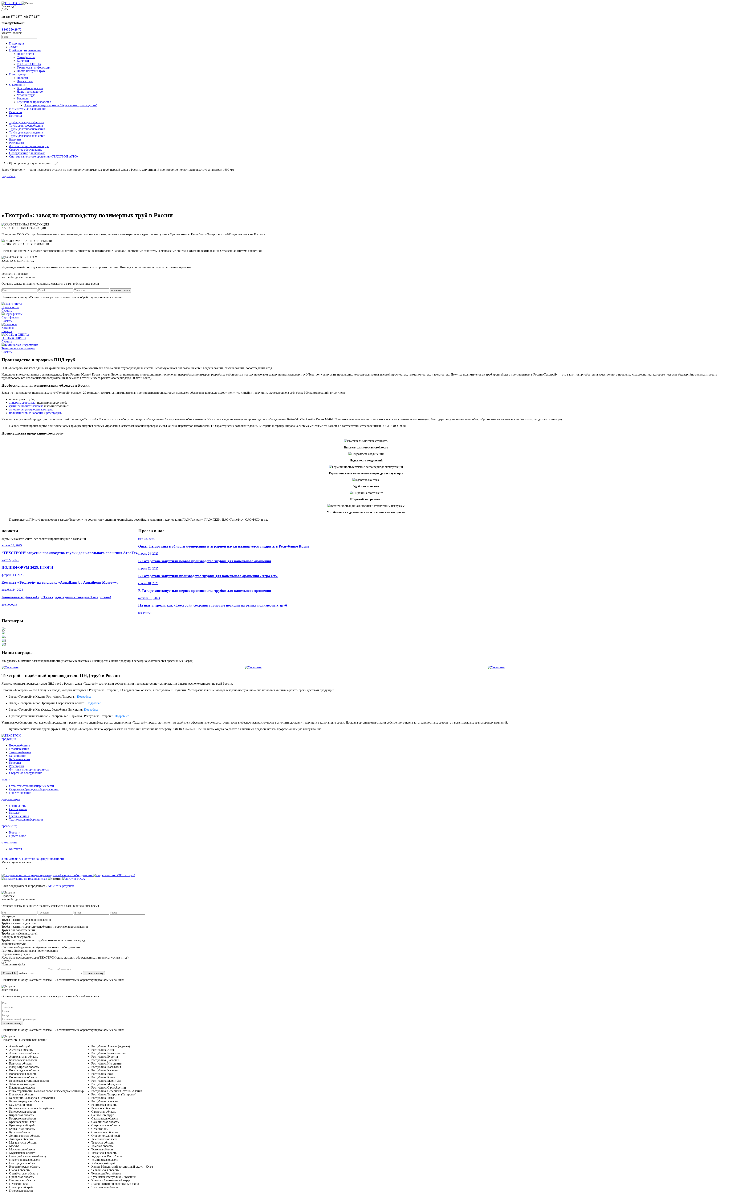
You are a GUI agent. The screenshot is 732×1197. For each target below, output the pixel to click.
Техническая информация (33, 67)
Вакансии (23, 98)
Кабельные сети (19, 759)
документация (11, 799)
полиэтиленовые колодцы (26, 412)
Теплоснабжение (20, 752)
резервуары (53, 412)
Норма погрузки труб (31, 71)
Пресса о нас (25, 81)
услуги (6, 779)
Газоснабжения (19, 748)
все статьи (145, 612)
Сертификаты (26, 57)
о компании (9, 842)
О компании (17, 84)
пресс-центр (9, 826)
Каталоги (23, 60)
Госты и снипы (19, 816)
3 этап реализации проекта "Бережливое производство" (60, 105)
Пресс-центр (17, 74)
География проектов (30, 88)
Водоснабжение (19, 745)
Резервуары (16, 766)
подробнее (8, 176)
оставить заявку (120, 290)
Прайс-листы (25, 53)
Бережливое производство (34, 101)
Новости (22, 77)
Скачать (7, 310)
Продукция (16, 43)
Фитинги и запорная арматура (29, 769)
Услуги (13, 46)
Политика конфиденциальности (43, 858)
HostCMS (8, 855)
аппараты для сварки (22, 402)
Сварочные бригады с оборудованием (34, 789)
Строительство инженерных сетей (31, 786)
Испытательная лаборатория (27, 108)
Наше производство (30, 91)
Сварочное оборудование (25, 773)
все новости (9, 604)
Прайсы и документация (25, 50)
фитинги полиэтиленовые (26, 406)
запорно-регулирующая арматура (30, 409)
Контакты (15, 115)
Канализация (17, 755)
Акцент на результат (61, 886)
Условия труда (26, 95)
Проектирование (20, 792)
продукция (9, 739)
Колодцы (15, 762)
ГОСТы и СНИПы (29, 64)
